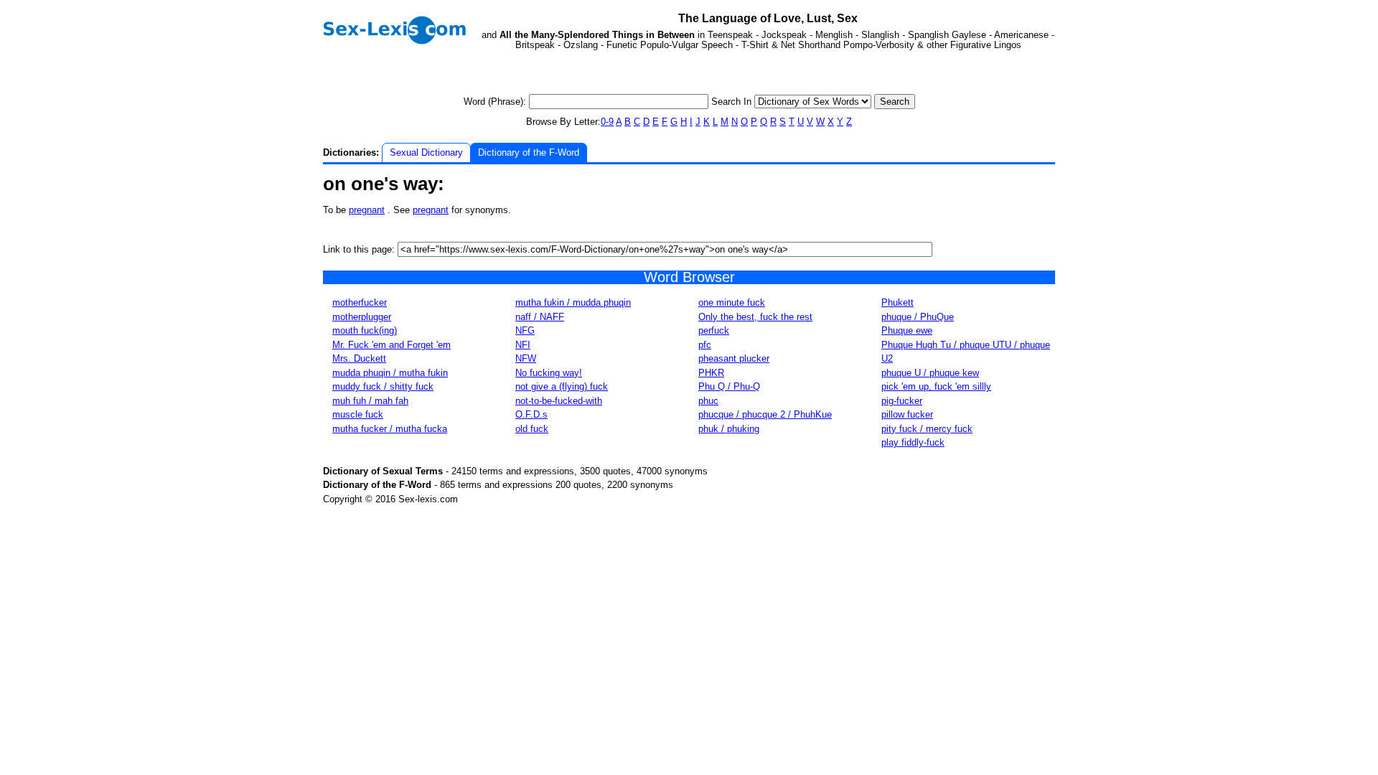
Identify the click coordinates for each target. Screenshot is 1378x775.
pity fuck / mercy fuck (926, 428)
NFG (525, 330)
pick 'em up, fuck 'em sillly (936, 386)
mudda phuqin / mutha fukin (390, 372)
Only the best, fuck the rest (755, 316)
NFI (522, 344)
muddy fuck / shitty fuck (382, 386)
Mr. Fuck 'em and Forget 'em (391, 344)
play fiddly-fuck (913, 442)
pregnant (367, 210)
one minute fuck (731, 302)
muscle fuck (357, 414)
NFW (525, 358)
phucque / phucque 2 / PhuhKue (765, 414)
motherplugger (361, 316)
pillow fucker (907, 414)
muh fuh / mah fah (370, 400)
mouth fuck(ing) (364, 330)
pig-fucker (901, 400)
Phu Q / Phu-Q (729, 386)
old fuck (531, 428)
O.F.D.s (531, 414)
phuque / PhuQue (917, 316)
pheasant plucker (733, 358)
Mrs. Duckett (359, 358)
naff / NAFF (539, 316)
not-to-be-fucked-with (558, 400)
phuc (708, 400)
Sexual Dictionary (426, 152)
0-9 (607, 121)
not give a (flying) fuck (561, 386)
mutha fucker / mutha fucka (389, 428)
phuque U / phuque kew (930, 372)
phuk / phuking (728, 428)
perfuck (713, 330)
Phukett (897, 302)
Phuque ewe (906, 330)
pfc (704, 344)
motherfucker (359, 302)
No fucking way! (548, 372)
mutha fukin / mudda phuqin (573, 302)
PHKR (711, 372)
